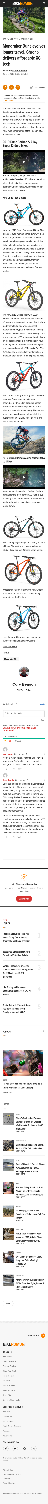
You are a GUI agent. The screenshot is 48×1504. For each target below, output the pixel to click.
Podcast (6, 1431)
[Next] (43, 1031)
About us (6, 1412)
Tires (17, 1160)
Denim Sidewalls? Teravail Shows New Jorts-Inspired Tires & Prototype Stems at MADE (17, 1008)
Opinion (18, 1253)
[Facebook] (5, 1448)
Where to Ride (9, 1385)
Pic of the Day (8, 1376)
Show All (8, 1303)
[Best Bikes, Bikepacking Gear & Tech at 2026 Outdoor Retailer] (8, 1145)
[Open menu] (4, 3)
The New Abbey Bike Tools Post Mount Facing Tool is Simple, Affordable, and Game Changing (16, 937)
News (5, 1079)
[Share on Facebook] (5, 87)
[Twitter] (14, 1448)
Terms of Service (9, 1483)
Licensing (6, 1479)
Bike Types (7, 1356)
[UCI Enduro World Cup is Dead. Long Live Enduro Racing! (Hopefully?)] (8, 1257)
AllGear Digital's (23, 1458)
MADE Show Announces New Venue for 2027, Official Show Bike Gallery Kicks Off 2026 (29, 1237)
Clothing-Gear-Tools (11, 1400)
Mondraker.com (10, 647)
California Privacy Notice (12, 1474)
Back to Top (33, 1335)
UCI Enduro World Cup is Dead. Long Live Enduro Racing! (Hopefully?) (29, 1260)
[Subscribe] (33, 1448)
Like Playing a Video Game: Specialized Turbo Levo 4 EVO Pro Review (17, 991)
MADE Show (19, 1229)
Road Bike (7, 1395)
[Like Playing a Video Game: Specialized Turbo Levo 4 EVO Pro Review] (8, 1211)
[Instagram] (24, 1448)
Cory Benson (20, 71)
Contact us (7, 1416)
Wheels (18, 1114)
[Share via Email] (17, 87)
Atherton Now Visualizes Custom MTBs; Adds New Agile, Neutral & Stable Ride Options (30, 1283)
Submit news (8, 1421)
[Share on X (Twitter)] (11, 87)
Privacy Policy (8, 1470)
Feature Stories (9, 1366)
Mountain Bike (10, 659)
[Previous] (39, 1031)
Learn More (8, 100)
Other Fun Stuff (9, 1371)
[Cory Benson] (24, 672)
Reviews (18, 1206)
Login (42, 704)
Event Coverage (9, 1361)
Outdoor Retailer (21, 1141)
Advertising (7, 1436)
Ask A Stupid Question (12, 1426)
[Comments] (32, 88)
